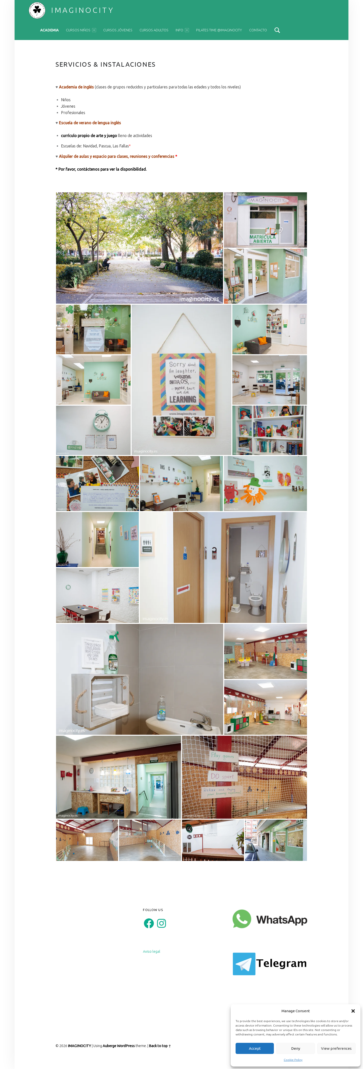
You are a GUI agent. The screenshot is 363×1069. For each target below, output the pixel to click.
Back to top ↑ (160, 1046)
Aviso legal (151, 951)
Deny (295, 1048)
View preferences (336, 1048)
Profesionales (73, 112)
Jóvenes (68, 106)
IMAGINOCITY (82, 10)
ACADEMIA (49, 30)
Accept (255, 1048)
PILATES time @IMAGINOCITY (219, 30)
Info (179, 30)
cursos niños (78, 30)
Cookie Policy (293, 1059)
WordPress (126, 1046)
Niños (66, 100)
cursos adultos (154, 30)
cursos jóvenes (117, 30)
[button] (353, 1011)
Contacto (258, 30)
